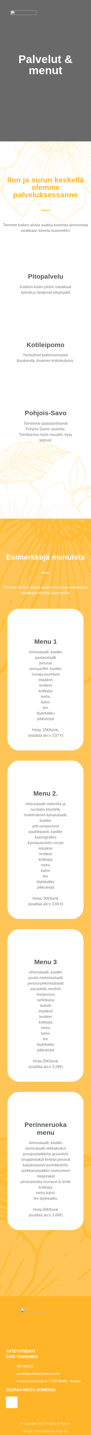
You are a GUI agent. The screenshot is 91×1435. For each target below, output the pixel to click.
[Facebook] (12, 1402)
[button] (81, 14)
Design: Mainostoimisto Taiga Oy (45, 1431)
